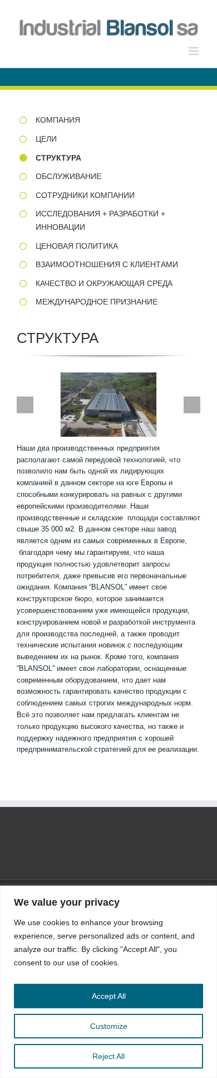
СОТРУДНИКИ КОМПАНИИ (85, 195)
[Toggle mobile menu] (194, 51)
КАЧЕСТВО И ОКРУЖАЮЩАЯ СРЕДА (104, 283)
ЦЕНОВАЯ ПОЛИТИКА (77, 245)
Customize (108, 1026)
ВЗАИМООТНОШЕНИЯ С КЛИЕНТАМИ (107, 264)
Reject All (108, 1056)
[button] (25, 405)
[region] (108, 982)
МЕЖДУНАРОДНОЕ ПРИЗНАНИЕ (96, 301)
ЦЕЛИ (46, 138)
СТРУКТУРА (58, 157)
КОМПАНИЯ (58, 119)
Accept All (109, 996)
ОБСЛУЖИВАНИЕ (68, 176)
